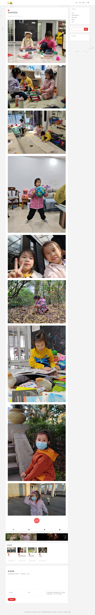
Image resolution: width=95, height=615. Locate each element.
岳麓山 (40, 556)
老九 (83, 2)
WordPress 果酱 (66, 612)
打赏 (36, 520)
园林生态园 (31, 556)
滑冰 (9, 556)
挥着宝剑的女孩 (22, 556)
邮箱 (29, 592)
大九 (80, 2)
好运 (73, 21)
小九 (76, 2)
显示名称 (11, 592)
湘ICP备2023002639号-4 (46, 612)
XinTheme (60, 612)
